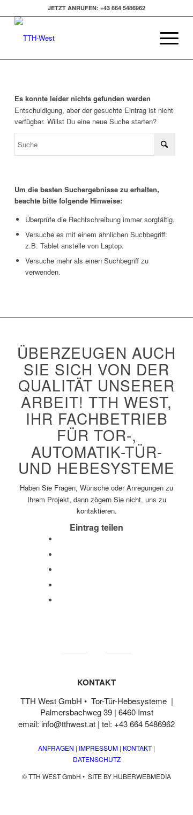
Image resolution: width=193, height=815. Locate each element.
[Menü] (164, 38)
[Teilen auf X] (60, 554)
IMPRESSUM (97, 747)
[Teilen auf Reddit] (60, 600)
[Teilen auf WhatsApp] (60, 569)
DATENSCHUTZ (97, 759)
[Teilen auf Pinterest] (60, 585)
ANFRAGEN (56, 747)
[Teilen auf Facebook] (60, 539)
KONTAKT (137, 747)
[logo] (80, 38)
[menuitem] (164, 38)
